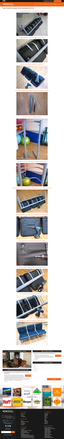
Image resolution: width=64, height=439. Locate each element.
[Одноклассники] (4, 0)
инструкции (23, 428)
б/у (45, 418)
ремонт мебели (24, 431)
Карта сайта (8, 428)
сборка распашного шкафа (49, 428)
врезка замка (47, 435)
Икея (45, 419)
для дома (46, 413)
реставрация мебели (25, 432)
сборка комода (47, 430)
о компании (23, 416)
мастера (22, 422)
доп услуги (23, 413)
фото (59, 4)
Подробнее (28, 375)
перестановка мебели (48, 437)
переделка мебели (48, 434)
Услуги (40, 4)
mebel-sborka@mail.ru (9, 422)
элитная (46, 417)
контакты (46, 4)
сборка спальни (47, 432)
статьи (22, 429)
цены (51, 4)
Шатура (46, 423)
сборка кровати (47, 429)
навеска (22, 433)
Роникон (46, 422)
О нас (36, 4)
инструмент (23, 423)
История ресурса (8, 429)
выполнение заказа (24, 421)
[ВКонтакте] (3, 0)
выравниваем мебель (25, 434)
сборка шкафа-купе (48, 427)
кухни (45, 416)
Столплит (46, 421)
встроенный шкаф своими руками (27, 437)
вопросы (22, 424)
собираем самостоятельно (26, 430)
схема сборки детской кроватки (27, 436)
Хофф (45, 420)
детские (46, 415)
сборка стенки (47, 433)
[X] (5, 0)
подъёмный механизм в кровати (27, 435)
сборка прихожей (47, 431)
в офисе (46, 414)
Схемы (55, 4)
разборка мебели (47, 436)
